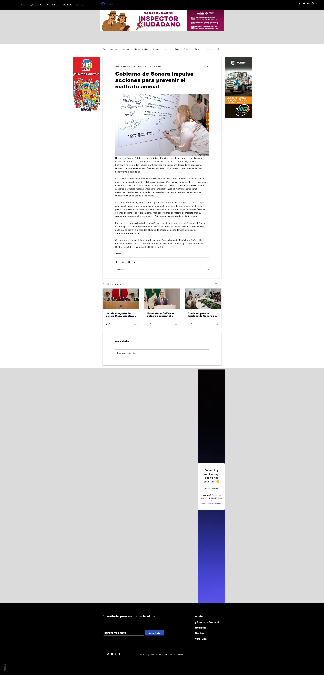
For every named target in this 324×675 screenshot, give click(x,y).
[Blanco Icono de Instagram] (312, 3)
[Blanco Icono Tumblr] (317, 3)
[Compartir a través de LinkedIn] (129, 262)
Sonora (126, 49)
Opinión (187, 49)
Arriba (5, 667)
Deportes (156, 49)
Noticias (200, 627)
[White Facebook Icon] (104, 654)
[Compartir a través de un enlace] (135, 262)
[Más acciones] (207, 66)
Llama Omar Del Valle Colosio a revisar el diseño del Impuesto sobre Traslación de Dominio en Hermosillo (161, 314)
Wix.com (179, 654)
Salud (167, 49)
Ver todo (218, 284)
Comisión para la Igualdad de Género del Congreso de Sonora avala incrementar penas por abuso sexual (202, 314)
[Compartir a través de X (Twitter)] (122, 262)
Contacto (201, 633)
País (177, 49)
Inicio (199, 616)
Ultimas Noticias (141, 49)
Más (207, 49)
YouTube (201, 638)
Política (198, 49)
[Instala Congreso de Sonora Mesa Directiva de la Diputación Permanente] (121, 299)
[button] (218, 49)
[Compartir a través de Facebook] (116, 262)
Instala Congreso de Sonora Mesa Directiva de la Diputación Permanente (120, 314)
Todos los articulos (110, 49)
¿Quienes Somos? (207, 622)
